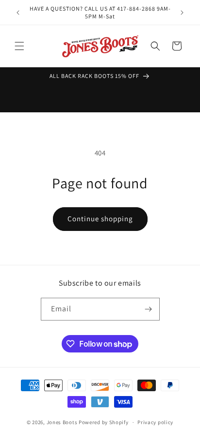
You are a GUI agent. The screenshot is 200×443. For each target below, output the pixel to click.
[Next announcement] (182, 12)
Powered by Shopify (104, 422)
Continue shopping (100, 218)
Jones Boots (62, 422)
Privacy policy (155, 422)
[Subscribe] (148, 309)
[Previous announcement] (18, 12)
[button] (19, 46)
